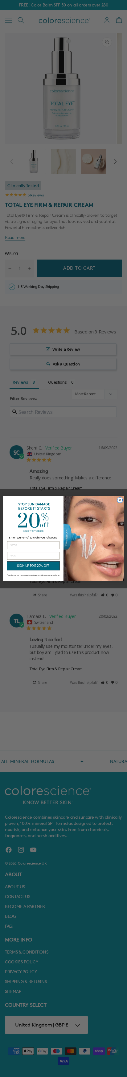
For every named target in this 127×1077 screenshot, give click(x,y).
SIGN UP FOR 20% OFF (33, 565)
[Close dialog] (120, 500)
